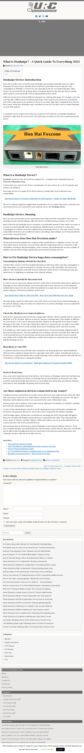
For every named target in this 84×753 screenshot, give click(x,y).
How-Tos (16, 460)
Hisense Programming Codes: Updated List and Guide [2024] (26, 551)
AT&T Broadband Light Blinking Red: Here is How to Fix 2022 (32, 446)
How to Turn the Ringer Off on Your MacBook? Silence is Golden (28, 558)
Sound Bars (9, 656)
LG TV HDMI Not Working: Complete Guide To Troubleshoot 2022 (33, 451)
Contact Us (6, 680)
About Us (5, 677)
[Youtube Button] (47, 16)
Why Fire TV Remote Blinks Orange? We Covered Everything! (27, 589)
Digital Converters (12, 642)
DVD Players (9, 646)
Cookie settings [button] (46, 749)
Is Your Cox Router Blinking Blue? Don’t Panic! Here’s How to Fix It (28, 627)
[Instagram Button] (43, 16)
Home (4, 673)
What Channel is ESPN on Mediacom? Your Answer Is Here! (26, 610)
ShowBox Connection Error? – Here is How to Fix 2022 (29, 454)
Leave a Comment (52, 460)
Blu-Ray (7, 639)
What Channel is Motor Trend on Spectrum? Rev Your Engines (27, 596)
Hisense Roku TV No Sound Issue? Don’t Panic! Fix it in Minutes (27, 572)
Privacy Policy (7, 687)
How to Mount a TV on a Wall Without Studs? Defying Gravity (26, 554)
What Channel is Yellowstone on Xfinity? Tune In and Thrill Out (27, 606)
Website (6, 518)
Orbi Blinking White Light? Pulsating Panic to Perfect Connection (28, 623)
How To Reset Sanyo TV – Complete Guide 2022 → (63, 466)
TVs (6, 660)
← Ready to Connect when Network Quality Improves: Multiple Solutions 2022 (31, 468)
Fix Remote (9, 649)
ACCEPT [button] (60, 749)
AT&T (74, 97)
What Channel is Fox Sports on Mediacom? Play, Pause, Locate (27, 616)
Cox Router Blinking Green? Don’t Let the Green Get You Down (27, 620)
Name (6, 509)
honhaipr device (35, 460)
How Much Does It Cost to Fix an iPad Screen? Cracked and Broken (29, 548)
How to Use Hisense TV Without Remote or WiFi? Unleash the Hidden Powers (33, 575)
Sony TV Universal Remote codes (21, 449)
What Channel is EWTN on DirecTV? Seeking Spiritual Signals (27, 603)
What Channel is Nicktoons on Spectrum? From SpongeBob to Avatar (29, 565)
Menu (43, 21)
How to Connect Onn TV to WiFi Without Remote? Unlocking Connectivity (31, 585)
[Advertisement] (42, 40)
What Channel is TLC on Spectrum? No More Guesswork (25, 561)
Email (6, 513)
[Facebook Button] (36, 16)
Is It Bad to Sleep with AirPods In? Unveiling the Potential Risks (27, 544)
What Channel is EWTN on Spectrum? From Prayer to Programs (28, 599)
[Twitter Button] (40, 16)
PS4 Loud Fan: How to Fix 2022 (20, 444)
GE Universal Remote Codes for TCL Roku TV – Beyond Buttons (27, 582)
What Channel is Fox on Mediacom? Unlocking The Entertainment (29, 613)
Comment (7, 483)
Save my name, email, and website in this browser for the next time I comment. (36, 522)
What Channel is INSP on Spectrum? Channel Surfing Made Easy (28, 568)
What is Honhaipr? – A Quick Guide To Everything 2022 (41, 62)
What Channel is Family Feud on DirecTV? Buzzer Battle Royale (27, 592)
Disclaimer (6, 684)
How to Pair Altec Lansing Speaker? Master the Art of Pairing (26, 578)
